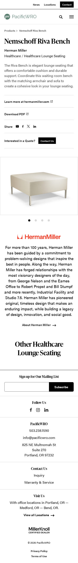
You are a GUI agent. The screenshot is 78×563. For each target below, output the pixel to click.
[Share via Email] (17, 126)
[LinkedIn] (46, 410)
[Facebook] (31, 410)
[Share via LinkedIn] (34, 126)
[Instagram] (38, 410)
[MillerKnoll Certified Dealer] (39, 530)
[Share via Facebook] (23, 126)
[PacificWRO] (20, 17)
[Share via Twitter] (28, 126)
